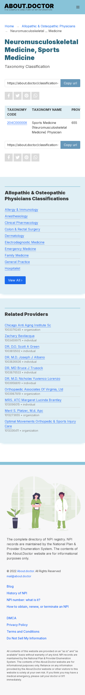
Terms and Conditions (23, 631)
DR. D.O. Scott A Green (22, 346)
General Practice (17, 262)
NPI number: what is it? (23, 600)
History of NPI (17, 593)
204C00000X (17, 123)
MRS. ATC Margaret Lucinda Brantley (33, 400)
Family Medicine (17, 255)
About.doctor (25, 571)
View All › (15, 280)
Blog (10, 586)
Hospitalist (12, 268)
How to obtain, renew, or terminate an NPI (38, 607)
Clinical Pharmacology (21, 223)
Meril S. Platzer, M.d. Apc (24, 411)
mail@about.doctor (19, 576)
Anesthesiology (16, 216)
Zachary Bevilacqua (19, 336)
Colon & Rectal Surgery (22, 229)
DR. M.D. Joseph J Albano (25, 357)
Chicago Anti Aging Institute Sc (28, 325)
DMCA (11, 618)
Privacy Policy (17, 625)
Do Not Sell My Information (26, 638)
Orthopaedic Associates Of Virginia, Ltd (34, 389)
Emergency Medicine (20, 249)
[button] (78, 7)
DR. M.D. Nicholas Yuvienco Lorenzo (32, 379)
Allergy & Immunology (21, 210)
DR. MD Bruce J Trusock (24, 368)
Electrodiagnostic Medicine (24, 242)
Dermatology (14, 236)
